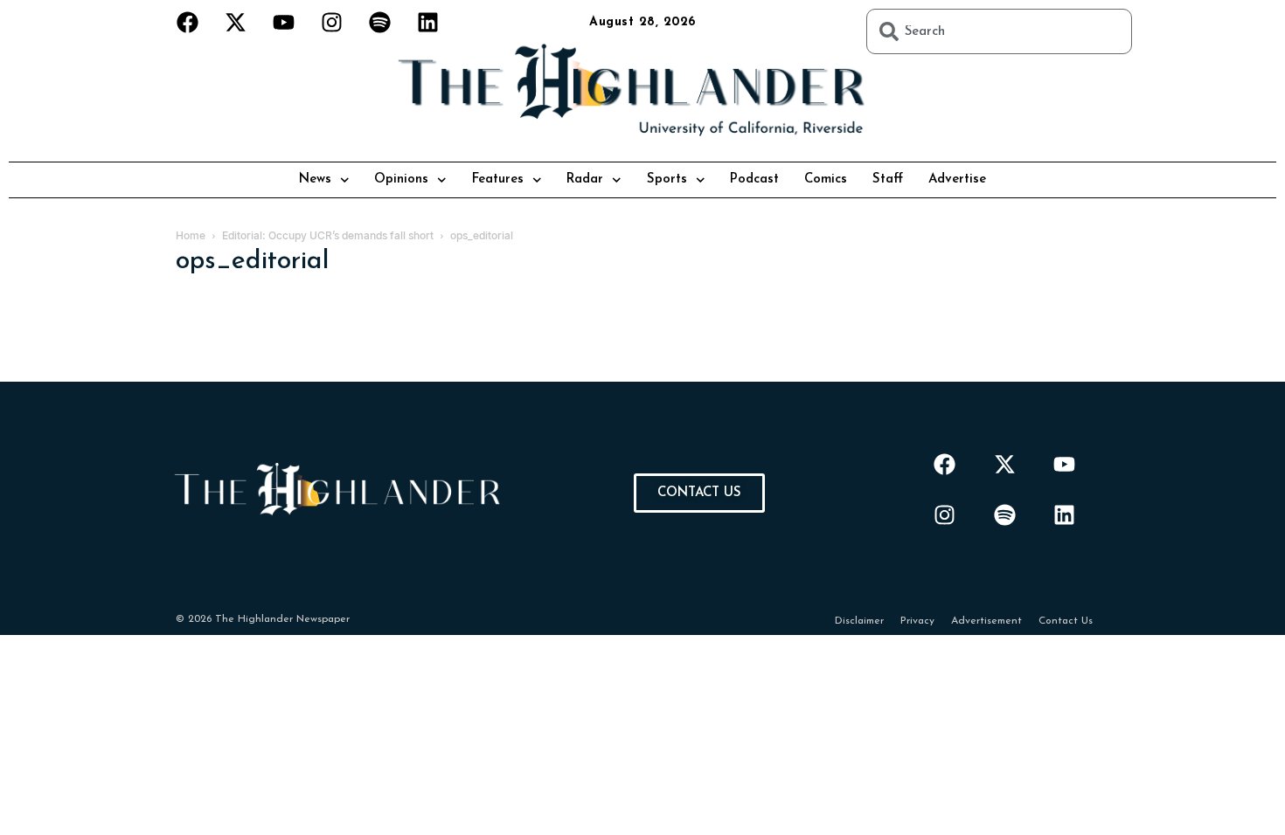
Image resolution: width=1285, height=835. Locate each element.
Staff (887, 179)
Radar (584, 179)
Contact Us (1065, 621)
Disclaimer (859, 621)
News (315, 179)
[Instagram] (332, 22)
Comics (825, 179)
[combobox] (999, 31)
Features (498, 179)
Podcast (754, 179)
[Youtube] (284, 22)
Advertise (957, 179)
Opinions (401, 179)
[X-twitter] (236, 22)
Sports (667, 179)
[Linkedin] (428, 22)
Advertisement (986, 621)
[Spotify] (380, 22)
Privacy (917, 621)
